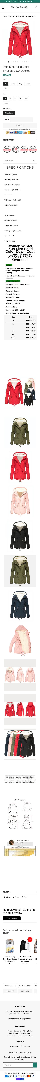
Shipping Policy (25, 1033)
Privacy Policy (27, 1031)
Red (6, 84)
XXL (26, 98)
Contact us (17, 1031)
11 (31, 62)
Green (28, 84)
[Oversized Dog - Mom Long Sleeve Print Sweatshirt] (10, 946)
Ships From (7, 108)
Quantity (6, 119)
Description (8, 160)
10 (29, 62)
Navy (20, 84)
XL (20, 98)
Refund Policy (14, 1033)
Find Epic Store (16, 1073)
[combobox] (10, 986)
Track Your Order (27, 1036)
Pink (6, 88)
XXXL (6, 103)
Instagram (26, 1046)
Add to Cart (10, 991)
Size (4, 94)
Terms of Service (13, 1036)
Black (13, 84)
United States (9, 113)
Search (10, 1031)
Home (5, 16)
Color (5, 79)
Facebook (15, 1046)
